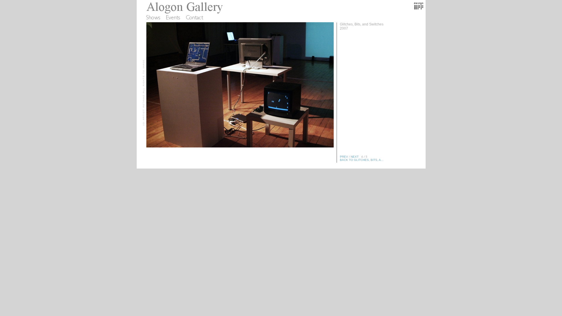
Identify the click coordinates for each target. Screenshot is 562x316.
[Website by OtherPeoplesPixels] (419, 8)
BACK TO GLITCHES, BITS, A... (361, 160)
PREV (344, 156)
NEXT (355, 156)
